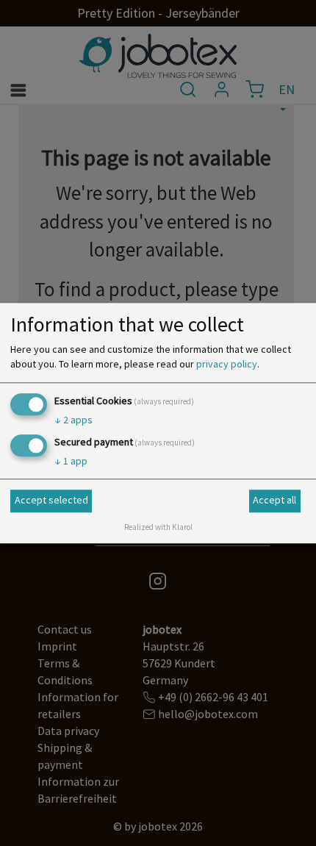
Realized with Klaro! (158, 527)
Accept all (274, 500)
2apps (73, 419)
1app (70, 460)
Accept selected (51, 500)
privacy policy (226, 363)
